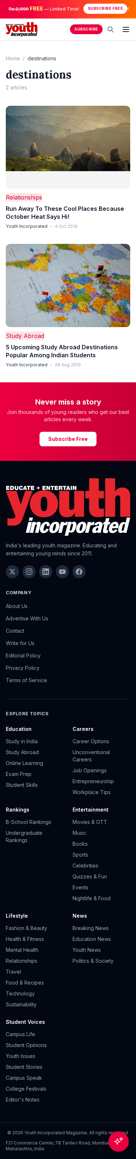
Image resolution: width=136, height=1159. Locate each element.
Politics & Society (93, 961)
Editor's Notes (23, 1099)
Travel (13, 972)
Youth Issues (21, 1056)
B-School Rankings (28, 822)
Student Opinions (26, 1045)
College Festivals (26, 1089)
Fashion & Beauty (26, 928)
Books (80, 844)
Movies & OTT (90, 822)
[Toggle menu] (126, 29)
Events (80, 887)
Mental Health (22, 950)
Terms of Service (26, 680)
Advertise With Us (27, 618)
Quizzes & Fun (90, 876)
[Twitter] (12, 571)
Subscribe (86, 29)
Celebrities (85, 865)
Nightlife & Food (92, 898)
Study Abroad (25, 335)
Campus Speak (24, 1078)
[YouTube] (62, 571)
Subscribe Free (105, 8)
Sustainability (21, 1004)
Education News (92, 939)
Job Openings (90, 770)
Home (13, 58)
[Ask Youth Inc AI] (118, 1141)
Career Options (91, 741)
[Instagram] (29, 571)
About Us (17, 606)
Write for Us (20, 643)
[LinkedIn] (45, 571)
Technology (20, 993)
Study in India (22, 741)
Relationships (24, 197)
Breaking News (91, 928)
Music (79, 833)
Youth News (87, 950)
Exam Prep (19, 774)
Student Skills (22, 785)
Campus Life (20, 1034)
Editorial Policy (23, 655)
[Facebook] (79, 571)
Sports (80, 855)
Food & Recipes (25, 982)
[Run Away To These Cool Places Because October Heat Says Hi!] (68, 147)
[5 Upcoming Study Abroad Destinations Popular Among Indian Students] (68, 285)
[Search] (110, 29)
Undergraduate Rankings (24, 836)
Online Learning (24, 763)
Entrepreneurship (93, 781)
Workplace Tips (92, 792)
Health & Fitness (25, 939)
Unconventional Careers (91, 755)
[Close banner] (128, 9)
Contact (15, 631)
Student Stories (24, 1067)
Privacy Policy (23, 668)
